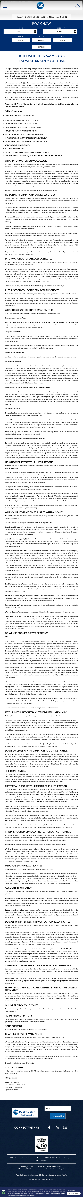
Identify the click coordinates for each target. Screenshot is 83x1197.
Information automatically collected (21, 124)
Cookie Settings (71, 1190)
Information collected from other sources (23, 127)
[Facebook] (49, 1127)
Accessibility (59, 1116)
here (58, 998)
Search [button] (42, 47)
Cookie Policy (53, 708)
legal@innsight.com (59, 78)
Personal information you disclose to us (22, 120)
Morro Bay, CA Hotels (27, 1167)
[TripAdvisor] (65, 1127)
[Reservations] (77, 5)
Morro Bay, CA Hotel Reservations (29, 1169)
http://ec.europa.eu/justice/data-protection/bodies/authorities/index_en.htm (44, 883)
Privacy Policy (11, 1193)
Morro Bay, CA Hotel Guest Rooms (49, 1167)
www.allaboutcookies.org (67, 663)
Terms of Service (23, 1193)
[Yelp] (57, 1127)
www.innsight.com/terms (37, 1021)
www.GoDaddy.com (60, 802)
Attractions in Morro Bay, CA (55, 1169)
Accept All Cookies (73, 1193)
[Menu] (5, 6)
